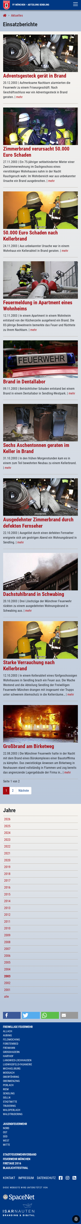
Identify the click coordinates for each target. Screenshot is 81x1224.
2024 (7, 833)
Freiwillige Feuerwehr (18, 1027)
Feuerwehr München (16, 1159)
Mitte (6, 1144)
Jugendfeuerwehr (15, 1124)
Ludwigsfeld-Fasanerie (17, 1064)
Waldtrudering (12, 1114)
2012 (7, 915)
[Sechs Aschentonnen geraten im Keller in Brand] (40, 422)
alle (6, 996)
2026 (7, 819)
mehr (19, 97)
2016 (7, 887)
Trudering (9, 1105)
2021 (7, 853)
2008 (7, 942)
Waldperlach (11, 1110)
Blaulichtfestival (15, 1168)
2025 (7, 826)
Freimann (9, 1047)
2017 (7, 880)
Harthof (8, 1056)
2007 (7, 949)
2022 (7, 846)
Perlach (8, 1085)
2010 (7, 928)
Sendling (9, 1093)
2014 (7, 901)
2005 (7, 962)
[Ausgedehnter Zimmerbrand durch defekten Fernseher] (40, 497)
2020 (7, 860)
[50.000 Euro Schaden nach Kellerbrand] (40, 210)
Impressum (26, 1178)
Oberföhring (11, 1076)
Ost (5, 1132)
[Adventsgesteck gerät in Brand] (40, 53)
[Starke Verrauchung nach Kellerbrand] (40, 639)
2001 (7, 990)
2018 (7, 874)
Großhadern (11, 1052)
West (6, 1140)
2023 (7, 840)
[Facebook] (60, 1178)
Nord (6, 1128)
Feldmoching (11, 1039)
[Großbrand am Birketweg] (40, 724)
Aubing (7, 1035)
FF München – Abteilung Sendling (30, 4)
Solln (6, 1097)
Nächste (23, 790)
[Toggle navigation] (75, 4)
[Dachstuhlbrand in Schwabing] (40, 571)
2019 (7, 867)
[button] (12, 1015)
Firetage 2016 (12, 1163)
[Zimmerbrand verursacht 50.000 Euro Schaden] (40, 126)
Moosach (9, 1072)
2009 (7, 935)
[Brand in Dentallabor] (40, 359)
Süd (5, 1136)
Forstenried (10, 1043)
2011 (7, 921)
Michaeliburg (11, 1068)
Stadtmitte (10, 1101)
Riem (6, 1089)
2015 (7, 894)
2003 (7, 976)
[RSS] (74, 1178)
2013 (7, 908)
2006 (7, 956)
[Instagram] (67, 1178)
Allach (7, 1031)
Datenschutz (46, 1178)
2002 (7, 983)
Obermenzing (11, 1081)
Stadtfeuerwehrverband (19, 1154)
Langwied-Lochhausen (17, 1060)
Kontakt (9, 1178)
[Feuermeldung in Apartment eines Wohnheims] (40, 280)
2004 (7, 969)
